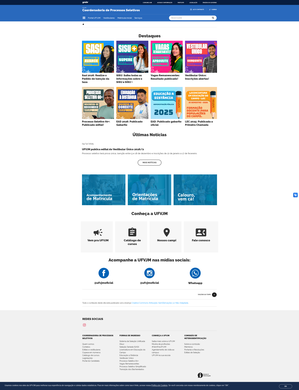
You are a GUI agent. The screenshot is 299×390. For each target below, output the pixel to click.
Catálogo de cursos (132, 240)
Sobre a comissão (192, 344)
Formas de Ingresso (129, 335)
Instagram (84, 325)
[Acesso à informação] (204, 375)
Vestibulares (109, 18)
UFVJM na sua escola (161, 355)
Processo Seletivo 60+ (129, 361)
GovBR (85, 2)
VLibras (214, 9)
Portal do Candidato (91, 361)
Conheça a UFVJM (160, 335)
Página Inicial (83, 24)
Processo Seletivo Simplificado (132, 366)
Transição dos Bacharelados (131, 369)
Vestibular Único (126, 358)
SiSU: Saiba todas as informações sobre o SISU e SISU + (129, 79)
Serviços (138, 18)
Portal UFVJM (94, 18)
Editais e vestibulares (91, 350)
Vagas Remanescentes (129, 364)
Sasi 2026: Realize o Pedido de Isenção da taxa (95, 79)
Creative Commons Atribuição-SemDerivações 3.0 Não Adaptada (160, 303)
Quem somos (88, 344)
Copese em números (91, 352)
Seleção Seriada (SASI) (129, 347)
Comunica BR (147, 2)
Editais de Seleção (192, 352)
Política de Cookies (159, 385)
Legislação (193, 2)
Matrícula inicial (124, 18)
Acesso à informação (164, 2)
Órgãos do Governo (210, 2)
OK (285, 386)
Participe (181, 2)
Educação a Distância (128, 355)
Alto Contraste (198, 9)
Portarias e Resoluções (194, 350)
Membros (188, 347)
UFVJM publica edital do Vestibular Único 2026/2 (113, 149)
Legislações (87, 358)
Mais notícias (150, 162)
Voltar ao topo (204, 294)
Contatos (86, 347)
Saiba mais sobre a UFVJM (163, 341)
